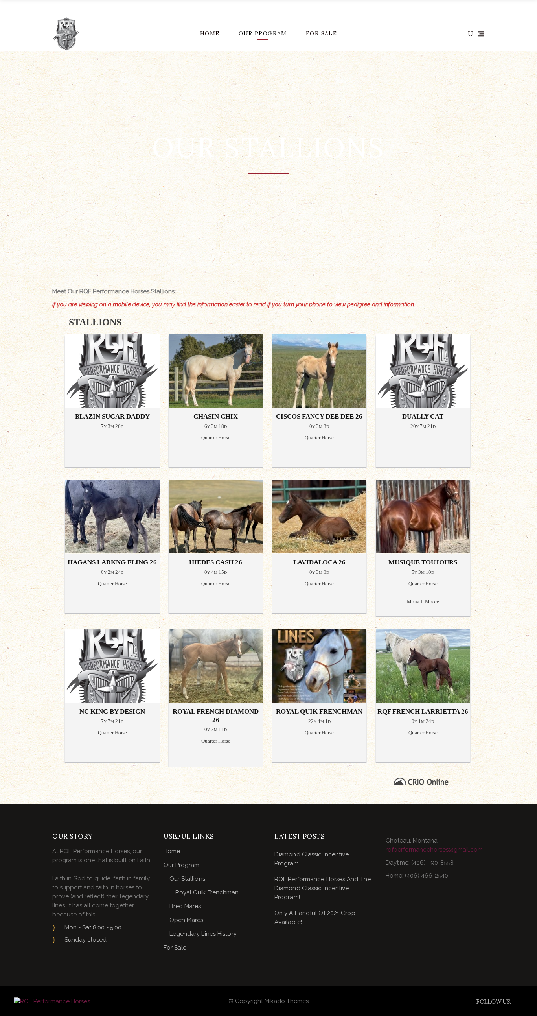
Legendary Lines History (203, 933)
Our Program (182, 864)
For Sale (175, 947)
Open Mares (186, 920)
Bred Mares (185, 906)
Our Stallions (187, 878)
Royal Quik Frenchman (207, 892)
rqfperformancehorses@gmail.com (434, 849)
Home (172, 851)
